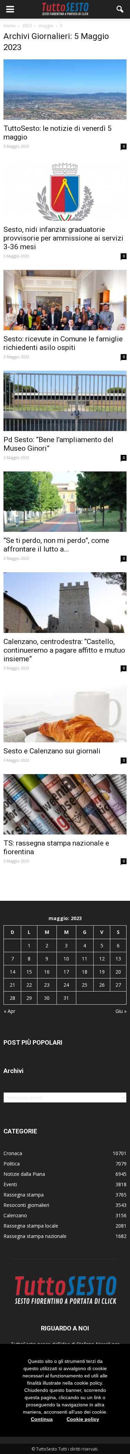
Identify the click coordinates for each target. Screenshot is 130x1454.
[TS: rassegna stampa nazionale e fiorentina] (65, 804)
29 (29, 998)
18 (84, 971)
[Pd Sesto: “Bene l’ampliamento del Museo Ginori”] (65, 401)
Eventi (10, 1184)
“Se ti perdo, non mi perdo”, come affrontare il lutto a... (56, 544)
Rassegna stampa (23, 1194)
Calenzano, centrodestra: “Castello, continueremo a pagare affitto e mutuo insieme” (64, 650)
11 (84, 958)
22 (29, 985)
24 (66, 985)
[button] (120, 9)
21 (12, 985)
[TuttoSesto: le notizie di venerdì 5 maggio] (65, 89)
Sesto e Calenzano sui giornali (52, 751)
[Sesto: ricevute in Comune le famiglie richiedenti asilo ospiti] (65, 300)
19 (102, 971)
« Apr (9, 1011)
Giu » (121, 1011)
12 (102, 958)
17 (66, 971)
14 (12, 971)
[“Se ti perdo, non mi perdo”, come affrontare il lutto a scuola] (65, 501)
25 (84, 985)
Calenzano (15, 1215)
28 (12, 998)
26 (102, 985)
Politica (11, 1163)
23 (47, 985)
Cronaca (12, 1153)
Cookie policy (83, 1419)
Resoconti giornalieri (26, 1205)
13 (118, 958)
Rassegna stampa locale (30, 1225)
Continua (42, 1419)
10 (66, 958)
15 (29, 971)
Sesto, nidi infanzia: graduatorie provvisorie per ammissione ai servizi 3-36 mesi (63, 238)
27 (118, 985)
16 (47, 971)
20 (118, 971)
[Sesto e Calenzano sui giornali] (65, 712)
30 (47, 998)
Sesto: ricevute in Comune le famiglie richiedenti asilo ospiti (63, 343)
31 (66, 998)
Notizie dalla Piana (24, 1174)
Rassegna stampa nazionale (35, 1236)
